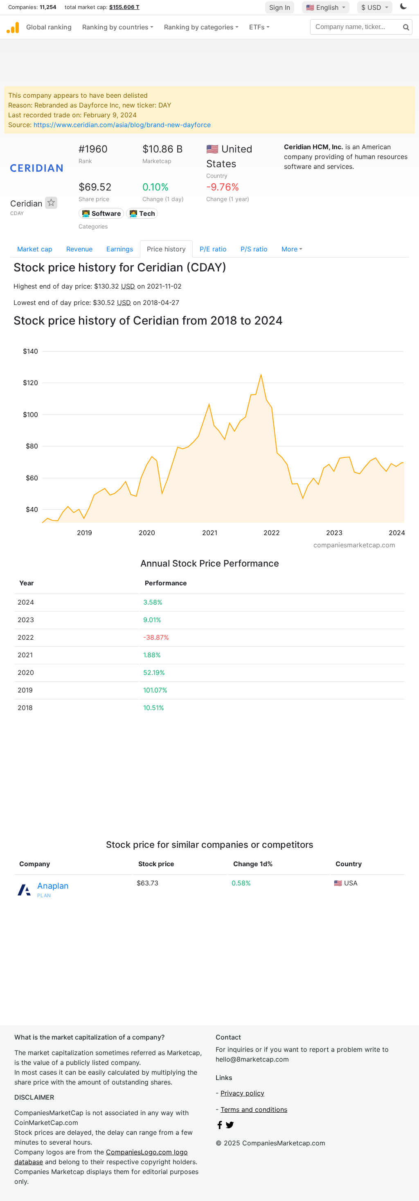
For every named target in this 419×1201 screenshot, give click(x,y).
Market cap (34, 249)
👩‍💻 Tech (142, 213)
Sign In (279, 7)
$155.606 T (124, 7)
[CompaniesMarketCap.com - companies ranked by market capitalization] (13, 27)
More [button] (289, 249)
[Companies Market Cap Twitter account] (230, 1127)
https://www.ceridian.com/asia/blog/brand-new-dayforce (122, 125)
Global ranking (49, 27)
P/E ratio (213, 249)
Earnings (119, 249)
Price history (166, 249)
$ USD (372, 7)
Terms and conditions (254, 1109)
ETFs (257, 27)
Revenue (79, 249)
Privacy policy (242, 1093)
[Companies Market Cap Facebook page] (220, 1127)
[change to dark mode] (403, 7)
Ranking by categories (199, 27)
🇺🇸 (322, 7)
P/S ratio (254, 249)
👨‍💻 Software (101, 213)
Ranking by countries (115, 27)
